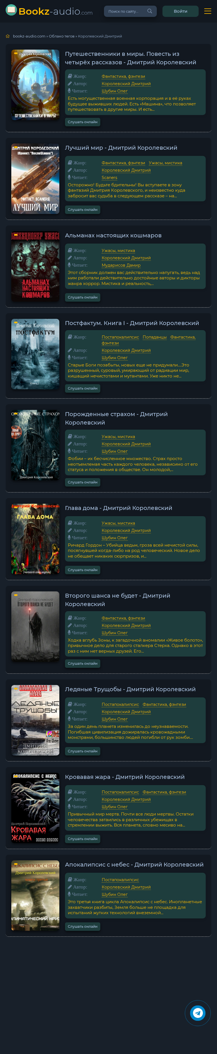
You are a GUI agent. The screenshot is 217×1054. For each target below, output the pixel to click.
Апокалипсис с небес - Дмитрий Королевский (134, 864)
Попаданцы (155, 337)
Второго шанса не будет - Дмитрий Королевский (117, 599)
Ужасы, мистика (165, 162)
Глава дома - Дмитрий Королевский (118, 508)
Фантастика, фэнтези (123, 76)
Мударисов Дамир (121, 265)
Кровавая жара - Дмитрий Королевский (125, 777)
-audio (55, 11)
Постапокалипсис (120, 337)
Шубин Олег (115, 91)
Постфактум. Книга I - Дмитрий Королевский (132, 323)
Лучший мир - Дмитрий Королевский (121, 147)
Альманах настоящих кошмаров (113, 235)
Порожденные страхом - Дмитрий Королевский (116, 418)
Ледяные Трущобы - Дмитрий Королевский (130, 689)
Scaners (109, 177)
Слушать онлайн (82, 122)
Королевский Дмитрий (126, 83)
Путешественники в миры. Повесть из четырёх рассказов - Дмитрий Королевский (130, 58)
